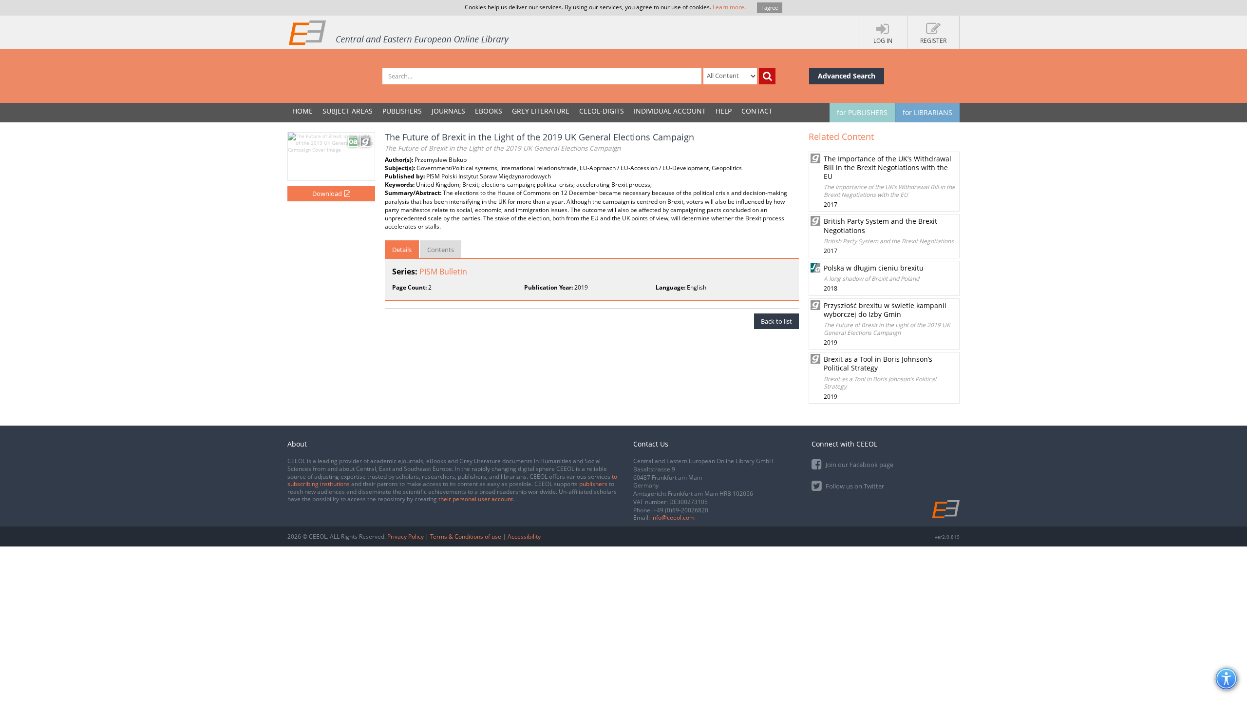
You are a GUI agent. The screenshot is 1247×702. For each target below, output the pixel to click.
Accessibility (524, 536)
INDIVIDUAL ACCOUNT (670, 111)
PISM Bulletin (443, 271)
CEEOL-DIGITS (601, 111)
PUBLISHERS (402, 111)
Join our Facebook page (858, 464)
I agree (769, 7)
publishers (593, 484)
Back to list (776, 321)
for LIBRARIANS (927, 112)
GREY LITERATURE (540, 111)
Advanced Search (846, 75)
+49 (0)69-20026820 (680, 510)
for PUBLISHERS (862, 112)
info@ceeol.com (673, 517)
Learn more (728, 7)
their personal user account (475, 499)
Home (302, 111)
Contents (440, 249)
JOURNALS (448, 111)
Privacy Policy (405, 536)
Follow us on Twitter (854, 486)
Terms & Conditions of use (465, 536)
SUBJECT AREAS (347, 111)
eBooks (488, 111)
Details (402, 249)
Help (724, 111)
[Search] (767, 76)
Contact (757, 111)
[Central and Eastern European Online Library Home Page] (399, 32)
